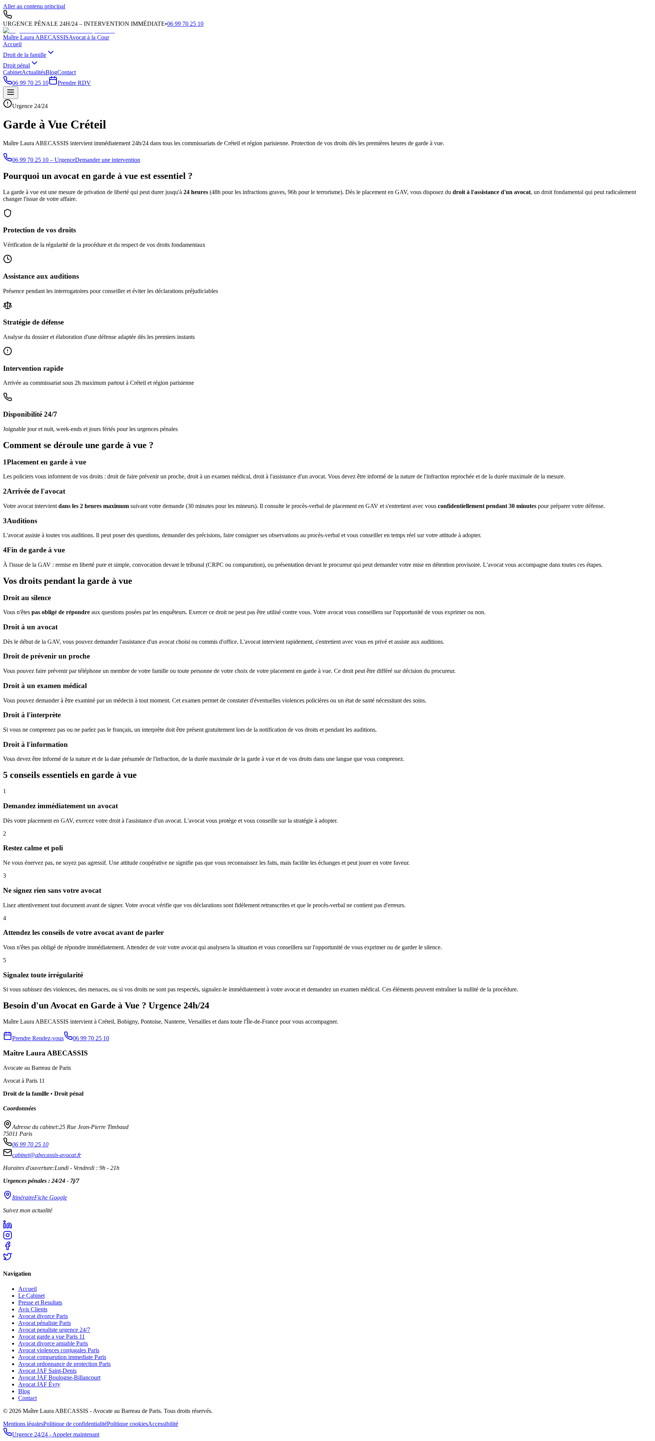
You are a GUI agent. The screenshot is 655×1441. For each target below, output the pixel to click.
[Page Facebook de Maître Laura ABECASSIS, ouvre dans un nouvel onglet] (327, 1246)
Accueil (12, 44)
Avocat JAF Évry (39, 1384)
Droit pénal (16, 65)
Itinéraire (23, 1197)
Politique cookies (127, 1424)
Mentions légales (23, 1424)
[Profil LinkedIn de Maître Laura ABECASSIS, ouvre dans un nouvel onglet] (327, 1225)
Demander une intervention (107, 160)
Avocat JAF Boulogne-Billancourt (59, 1377)
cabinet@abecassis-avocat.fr (46, 1155)
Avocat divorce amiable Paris (53, 1343)
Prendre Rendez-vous (38, 1038)
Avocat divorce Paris (43, 1316)
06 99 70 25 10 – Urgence (43, 160)
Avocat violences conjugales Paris (58, 1350)
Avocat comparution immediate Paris (62, 1357)
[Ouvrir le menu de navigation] (10, 92)
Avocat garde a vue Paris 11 (51, 1336)
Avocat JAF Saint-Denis (47, 1370)
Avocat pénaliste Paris (44, 1323)
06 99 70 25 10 (185, 23)
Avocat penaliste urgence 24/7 (54, 1330)
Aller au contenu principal (34, 6)
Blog (51, 72)
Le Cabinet (31, 1295)
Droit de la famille (24, 55)
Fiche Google (50, 1197)
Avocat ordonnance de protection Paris (64, 1364)
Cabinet (12, 72)
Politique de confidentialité (75, 1424)
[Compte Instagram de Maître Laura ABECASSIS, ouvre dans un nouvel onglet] (327, 1236)
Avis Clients (32, 1309)
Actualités (33, 72)
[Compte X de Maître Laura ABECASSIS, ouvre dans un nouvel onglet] (327, 1257)
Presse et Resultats (40, 1302)
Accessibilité (163, 1424)
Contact (66, 72)
